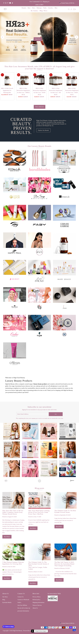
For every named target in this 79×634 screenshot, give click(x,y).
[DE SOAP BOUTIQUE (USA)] (39, 174)
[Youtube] (10, 3)
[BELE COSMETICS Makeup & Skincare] (14, 147)
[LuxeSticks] (39, 257)
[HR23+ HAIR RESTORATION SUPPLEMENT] (64, 229)
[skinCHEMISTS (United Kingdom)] (14, 339)
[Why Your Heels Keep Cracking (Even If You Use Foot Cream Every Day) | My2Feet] (39, 486)
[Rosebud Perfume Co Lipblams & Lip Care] (64, 312)
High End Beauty (17, 616)
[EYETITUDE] (14, 202)
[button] (11, 416)
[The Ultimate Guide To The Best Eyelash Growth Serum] (65, 486)
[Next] (76, 30)
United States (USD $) (67, 3)
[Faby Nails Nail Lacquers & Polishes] (39, 202)
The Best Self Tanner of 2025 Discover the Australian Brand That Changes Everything (64, 549)
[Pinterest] (8, 3)
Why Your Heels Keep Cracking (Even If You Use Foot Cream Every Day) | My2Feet (39, 497)
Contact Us (21, 582)
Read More (7, 522)
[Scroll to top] (75, 630)
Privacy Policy (37, 582)
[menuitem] (24, 7)
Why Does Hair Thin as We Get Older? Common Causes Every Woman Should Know (12, 497)
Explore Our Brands (43, 116)
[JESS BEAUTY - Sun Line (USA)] (14, 256)
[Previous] (2, 30)
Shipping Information (38, 588)
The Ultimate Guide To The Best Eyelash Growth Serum (65, 497)
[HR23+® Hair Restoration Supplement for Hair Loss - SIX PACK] (56, 65)
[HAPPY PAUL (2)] (14, 229)
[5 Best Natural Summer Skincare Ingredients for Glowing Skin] (13, 537)
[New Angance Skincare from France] (64, 284)
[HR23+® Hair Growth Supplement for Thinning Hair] (7, 65)
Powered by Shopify (28, 616)
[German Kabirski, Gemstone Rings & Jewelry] (64, 202)
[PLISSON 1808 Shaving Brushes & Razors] (39, 312)
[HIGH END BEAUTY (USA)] (39, 229)
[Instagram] (6, 3)
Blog (3, 585)
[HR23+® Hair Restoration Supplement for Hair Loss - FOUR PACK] (39, 65)
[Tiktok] (12, 3)
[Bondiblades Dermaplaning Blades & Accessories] (39, 147)
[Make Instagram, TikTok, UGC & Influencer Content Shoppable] (72, 466)
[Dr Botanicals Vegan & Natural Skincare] (64, 173)
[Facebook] (4, 3)
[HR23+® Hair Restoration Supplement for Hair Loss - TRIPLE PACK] (23, 65)
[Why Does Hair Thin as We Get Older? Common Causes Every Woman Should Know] (13, 486)
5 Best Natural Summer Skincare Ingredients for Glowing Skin (13, 548)
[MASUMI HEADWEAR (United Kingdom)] (14, 283)
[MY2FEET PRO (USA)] (39, 284)
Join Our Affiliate (22, 591)
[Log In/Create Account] (71, 9)
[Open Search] (68, 9)
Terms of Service (37, 591)
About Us (35, 593)
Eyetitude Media (6, 588)
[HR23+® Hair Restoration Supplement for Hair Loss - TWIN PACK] (72, 65)
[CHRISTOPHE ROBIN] (64, 147)
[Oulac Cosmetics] (14, 312)
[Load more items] (39, 466)
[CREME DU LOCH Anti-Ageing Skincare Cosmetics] (14, 174)
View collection (39, 92)
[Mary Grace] (64, 257)
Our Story (5, 582)
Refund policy (36, 585)
